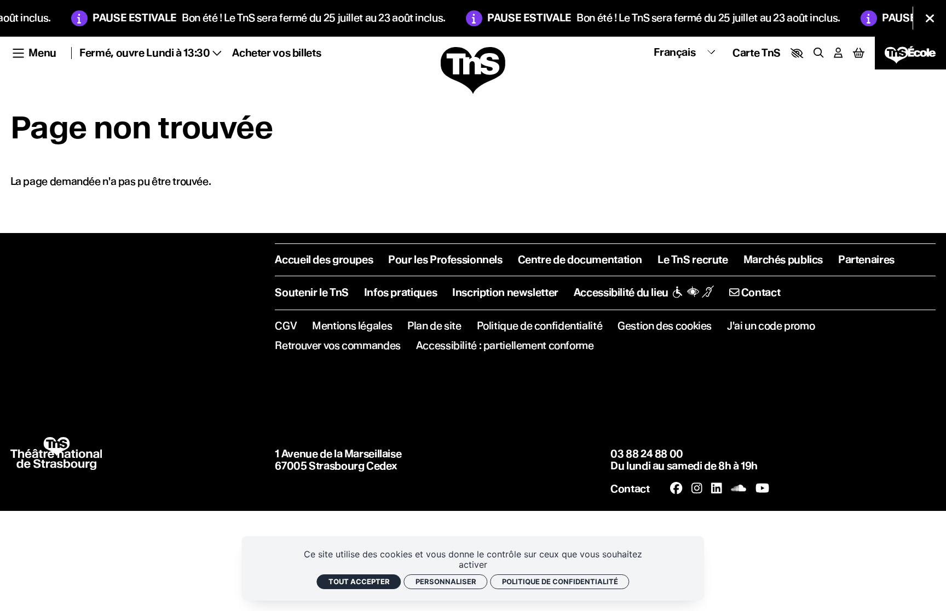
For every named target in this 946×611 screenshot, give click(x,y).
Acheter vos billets (276, 53)
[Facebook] (676, 488)
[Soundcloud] (738, 488)
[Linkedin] (716, 488)
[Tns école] (910, 53)
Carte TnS (756, 53)
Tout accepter (359, 581)
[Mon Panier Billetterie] (858, 53)
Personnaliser (446, 581)
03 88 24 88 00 (646, 453)
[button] (797, 53)
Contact (629, 488)
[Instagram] (696, 488)
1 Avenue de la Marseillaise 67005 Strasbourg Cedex (338, 459)
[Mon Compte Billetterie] (838, 53)
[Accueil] (473, 71)
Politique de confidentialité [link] (560, 581)
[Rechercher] (819, 53)
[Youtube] (762, 488)
